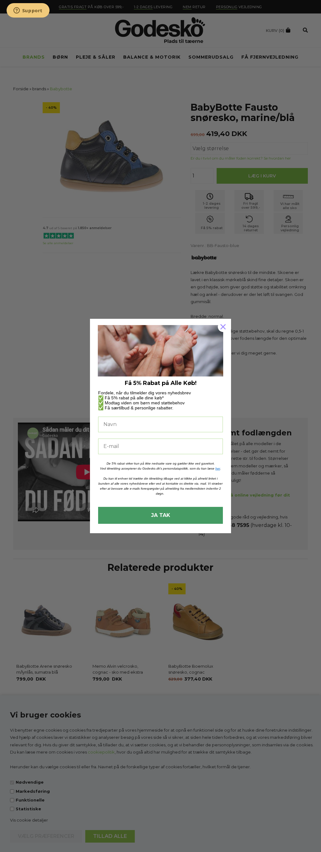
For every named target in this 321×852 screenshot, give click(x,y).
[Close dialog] (223, 326)
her (217, 468)
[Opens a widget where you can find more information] (28, 11)
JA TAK (160, 515)
